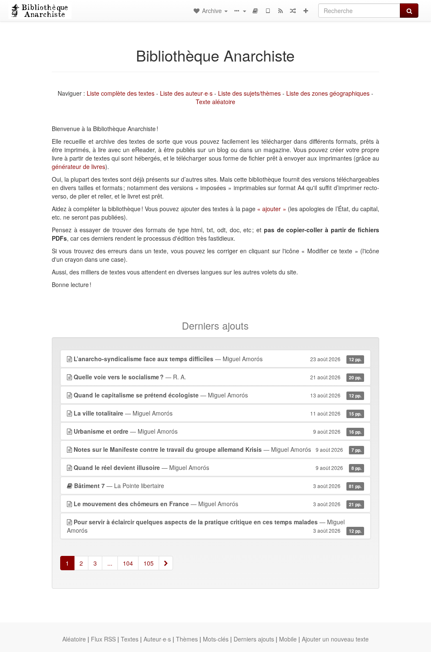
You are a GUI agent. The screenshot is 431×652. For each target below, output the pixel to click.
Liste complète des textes (120, 93)
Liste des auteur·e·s (186, 93)
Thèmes (187, 639)
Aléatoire (74, 639)
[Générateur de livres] (255, 10)
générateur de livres (78, 166)
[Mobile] (267, 10)
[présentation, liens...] (239, 10)
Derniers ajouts (254, 639)
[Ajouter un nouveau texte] (305, 10)
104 (128, 563)
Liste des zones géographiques (328, 93)
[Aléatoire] (293, 10)
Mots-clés (216, 639)
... (109, 563)
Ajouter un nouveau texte (335, 639)
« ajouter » (271, 208)
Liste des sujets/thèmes (249, 93)
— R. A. (218, 377)
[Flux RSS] (280, 10)
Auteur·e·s (157, 639)
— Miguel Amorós (218, 358)
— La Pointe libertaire (218, 485)
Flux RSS (103, 639)
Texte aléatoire (215, 101)
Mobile (288, 639)
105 (149, 563)
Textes (129, 639)
